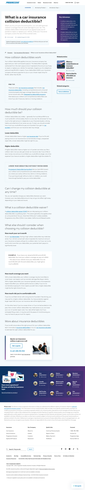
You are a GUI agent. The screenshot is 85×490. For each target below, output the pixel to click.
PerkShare (49, 438)
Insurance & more (31, 2)
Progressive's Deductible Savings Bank (20, 169)
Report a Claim (50, 433)
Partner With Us (74, 438)
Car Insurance (10, 431)
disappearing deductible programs (35, 94)
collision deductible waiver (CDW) (16, 211)
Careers (30, 433)
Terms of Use (57, 456)
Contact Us (73, 433)
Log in (77, 2)
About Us (30, 431)
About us (56, 2)
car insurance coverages (26, 88)
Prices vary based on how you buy (47, 469)
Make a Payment (50, 436)
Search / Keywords (15, 449)
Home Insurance (10, 433)
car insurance (26, 354)
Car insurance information (21, 52)
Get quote (78, 486)
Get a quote (16, 346)
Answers (28, 7)
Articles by (40, 7)
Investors (30, 436)
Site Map (16, 456)
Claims (39, 2)
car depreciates (14, 236)
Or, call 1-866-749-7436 (17, 351)
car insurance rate (32, 136)
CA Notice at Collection (68, 456)
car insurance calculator (43, 327)
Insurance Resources (11, 458)
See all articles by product (9, 392)
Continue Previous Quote (53, 431)
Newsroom (31, 438)
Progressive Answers (11, 436)
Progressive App (74, 436)
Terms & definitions (64, 91)
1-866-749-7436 (69, 3)
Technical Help (37, 456)
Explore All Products (11, 438)
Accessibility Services (26, 456)
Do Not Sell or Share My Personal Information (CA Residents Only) (35, 458)
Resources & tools (47, 2)
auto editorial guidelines (27, 41)
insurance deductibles (23, 327)
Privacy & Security (47, 456)
